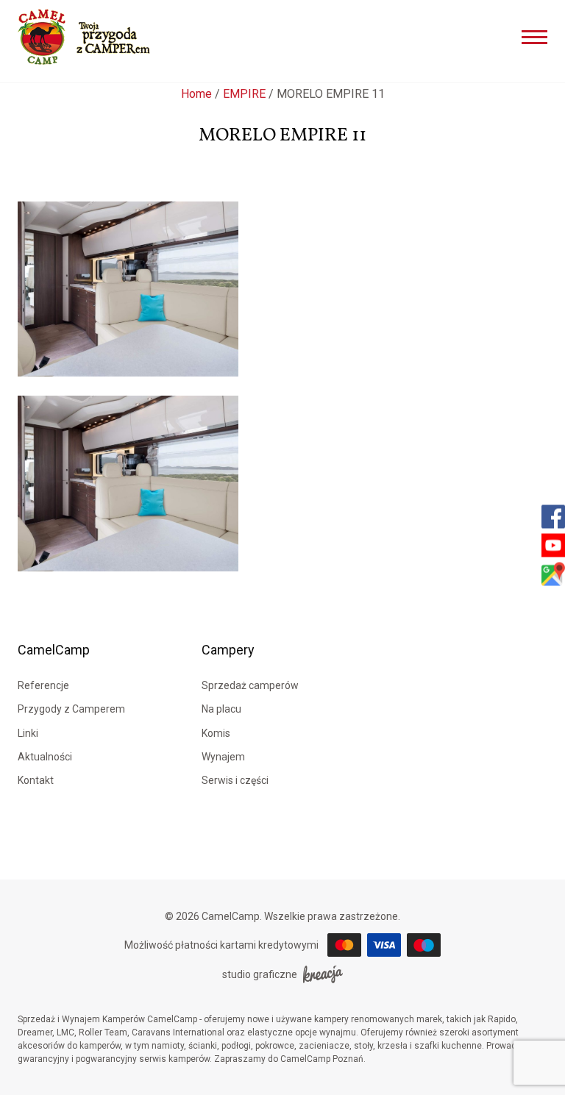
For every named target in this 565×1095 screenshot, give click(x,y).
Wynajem (223, 757)
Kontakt (36, 780)
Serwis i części (235, 780)
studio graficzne (259, 974)
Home (196, 94)
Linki (28, 733)
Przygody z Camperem (71, 709)
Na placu (221, 709)
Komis (216, 733)
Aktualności (45, 757)
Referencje (43, 685)
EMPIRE (244, 94)
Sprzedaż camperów (250, 685)
